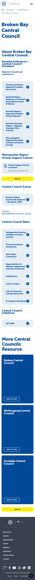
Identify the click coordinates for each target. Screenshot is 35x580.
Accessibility (24, 576)
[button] (18, 87)
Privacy (16, 576)
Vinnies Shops (8, 555)
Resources (10, 10)
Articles (6, 536)
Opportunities (8, 540)
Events (5, 543)
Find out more (11, 399)
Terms (9, 576)
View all (17, 179)
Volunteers (7, 551)
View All (17, 509)
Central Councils (22, 10)
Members (6, 547)
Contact (6, 559)
